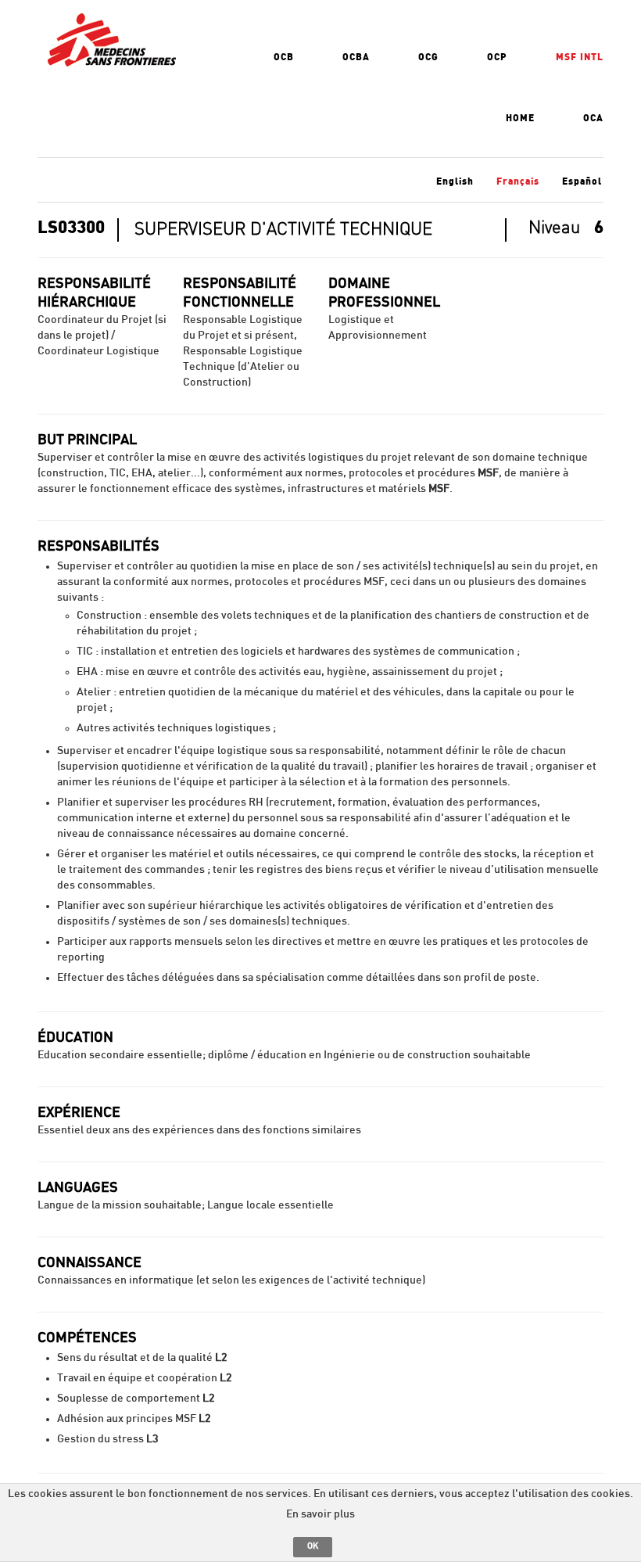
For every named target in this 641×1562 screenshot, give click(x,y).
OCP (497, 57)
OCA (593, 118)
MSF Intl (579, 57)
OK (312, 1546)
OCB (284, 57)
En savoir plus (320, 1514)
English (455, 181)
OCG (428, 57)
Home (520, 118)
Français (517, 181)
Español (582, 181)
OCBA (356, 57)
